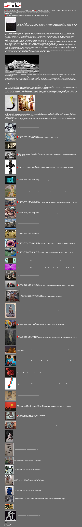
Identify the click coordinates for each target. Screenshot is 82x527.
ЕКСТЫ (29, 10)
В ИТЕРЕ (16, 10)
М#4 (25, 490)
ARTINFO (10, 524)
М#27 (28, 242)
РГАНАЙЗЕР (9, 11)
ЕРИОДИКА (26, 10)
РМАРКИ (18, 11)
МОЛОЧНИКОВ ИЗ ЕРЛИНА (66, 10)
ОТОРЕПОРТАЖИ (29, 11)
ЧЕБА (40, 11)
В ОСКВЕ (9, 10)
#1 (29, 515)
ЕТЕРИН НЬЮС (22, 11)
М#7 (24, 460)
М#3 (28, 136)
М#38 (28, 127)
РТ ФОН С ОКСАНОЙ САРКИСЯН (56, 10)
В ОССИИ (13, 10)
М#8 (28, 336)
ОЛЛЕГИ (45, 11)
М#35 (28, 153)
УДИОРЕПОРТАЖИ (35, 11)
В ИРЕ (5, 10)
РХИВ (48, 11)
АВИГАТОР (33, 10)
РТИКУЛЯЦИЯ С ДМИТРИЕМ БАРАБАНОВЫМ (42, 10)
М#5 (25, 479)
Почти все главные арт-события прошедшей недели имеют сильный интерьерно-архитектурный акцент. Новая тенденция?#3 (40, 498)
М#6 (25, 469)
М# (28, 179)
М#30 (28, 212)
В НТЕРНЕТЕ (21, 10)
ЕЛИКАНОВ (14, 11)
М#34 (28, 166)
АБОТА (42, 11)
